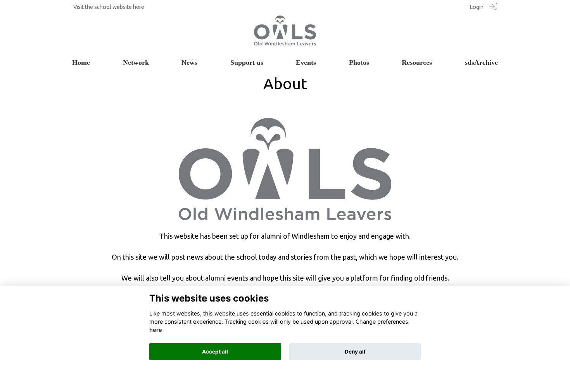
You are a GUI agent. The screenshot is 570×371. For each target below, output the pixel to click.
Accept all (215, 351)
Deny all (355, 351)
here (138, 7)
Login (477, 7)
